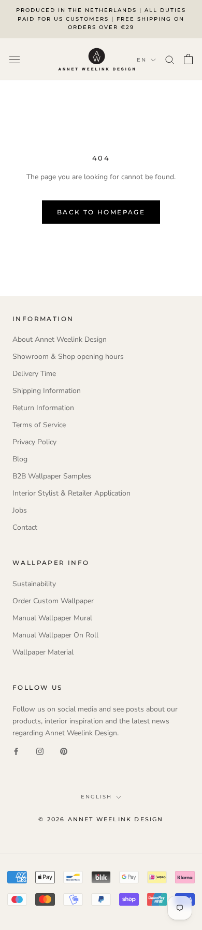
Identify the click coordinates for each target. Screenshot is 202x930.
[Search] (170, 59)
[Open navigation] (14, 59)
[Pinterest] (63, 751)
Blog (19, 459)
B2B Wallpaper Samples (51, 476)
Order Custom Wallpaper (53, 601)
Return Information (43, 408)
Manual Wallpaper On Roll (55, 635)
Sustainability (34, 584)
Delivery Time (34, 374)
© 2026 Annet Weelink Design (100, 819)
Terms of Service (39, 425)
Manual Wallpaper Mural (52, 618)
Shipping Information (46, 391)
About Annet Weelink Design (59, 339)
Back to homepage (101, 212)
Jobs (19, 510)
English (96, 796)
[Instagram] (40, 751)
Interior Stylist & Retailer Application (71, 493)
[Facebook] (16, 751)
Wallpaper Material (43, 652)
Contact (24, 527)
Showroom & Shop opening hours (68, 356)
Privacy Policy (34, 442)
